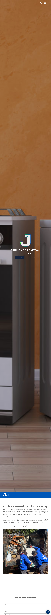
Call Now (19, 257)
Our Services (31, 257)
